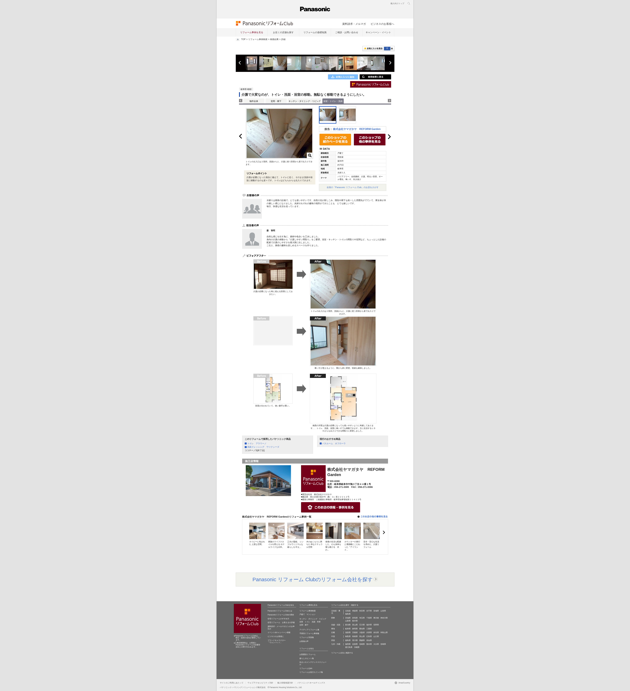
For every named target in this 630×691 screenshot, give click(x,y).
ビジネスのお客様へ (382, 23)
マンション (310, 614)
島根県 (355, 636)
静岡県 (355, 629)
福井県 (369, 625)
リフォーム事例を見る (251, 32)
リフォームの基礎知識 (315, 32)
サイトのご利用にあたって (231, 682)
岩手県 (369, 611)
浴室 (301, 622)
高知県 (369, 640)
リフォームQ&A (305, 668)
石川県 (362, 625)
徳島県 (348, 640)
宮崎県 (383, 644)
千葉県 (369, 618)
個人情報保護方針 (285, 682)
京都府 (355, 632)
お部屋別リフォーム (307, 654)
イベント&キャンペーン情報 (279, 632)
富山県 (355, 625)
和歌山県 (384, 632)
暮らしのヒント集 (306, 658)
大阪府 (362, 632)
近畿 (333, 632)
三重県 (369, 629)
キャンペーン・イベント (378, 32)
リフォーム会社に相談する (342, 653)
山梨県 (348, 621)
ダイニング (312, 619)
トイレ (307, 622)
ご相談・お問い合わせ (346, 32)
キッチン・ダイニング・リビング (305, 101)
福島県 (348, 614)
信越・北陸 (335, 625)
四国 (333, 640)
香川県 (355, 640)
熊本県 (369, 644)
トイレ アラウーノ (256, 443)
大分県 (376, 644)
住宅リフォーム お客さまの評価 (281, 622)
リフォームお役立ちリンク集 (311, 672)
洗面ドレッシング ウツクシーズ (263, 447)
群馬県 (355, 618)
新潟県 (348, 625)
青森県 (355, 611)
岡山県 (362, 636)
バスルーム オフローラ (334, 443)
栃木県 (355, 621)
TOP (243, 39)
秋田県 (362, 611)
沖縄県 (356, 647)
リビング (322, 619)
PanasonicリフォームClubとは (280, 611)
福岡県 (348, 644)
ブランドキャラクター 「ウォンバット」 (277, 641)
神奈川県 (384, 618)
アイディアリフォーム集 (309, 630)
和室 (319, 622)
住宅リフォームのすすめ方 (278, 619)
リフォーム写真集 (306, 637)
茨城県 (348, 618)
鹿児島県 (348, 647)
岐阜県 (348, 629)
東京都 (376, 618)
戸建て (302, 614)
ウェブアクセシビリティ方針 (260, 682)
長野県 (376, 625)
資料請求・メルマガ (354, 23)
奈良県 (376, 632)
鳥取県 (348, 636)
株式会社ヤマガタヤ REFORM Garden (357, 129)
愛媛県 (362, 640)
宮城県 (376, 611)
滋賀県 (348, 632)
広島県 (369, 636)
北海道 (348, 611)
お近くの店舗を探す (283, 32)
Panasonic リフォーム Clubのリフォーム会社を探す (312, 579)
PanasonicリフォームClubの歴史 (281, 615)
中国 (333, 636)
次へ (390, 62)
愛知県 (362, 629)
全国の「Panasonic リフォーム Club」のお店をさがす (352, 187)
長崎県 (362, 644)
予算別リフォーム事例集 (309, 633)
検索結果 (274, 39)
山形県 (383, 611)
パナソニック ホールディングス (311, 682)
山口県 (376, 636)
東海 (333, 629)
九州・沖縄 (335, 644)
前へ (240, 62)
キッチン (303, 619)
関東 (333, 618)
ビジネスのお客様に (276, 636)
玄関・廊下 (276, 101)
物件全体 (254, 101)
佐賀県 (355, 644)
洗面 (313, 622)
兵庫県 (369, 632)
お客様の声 (303, 641)
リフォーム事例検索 (257, 39)
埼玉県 (362, 618)
